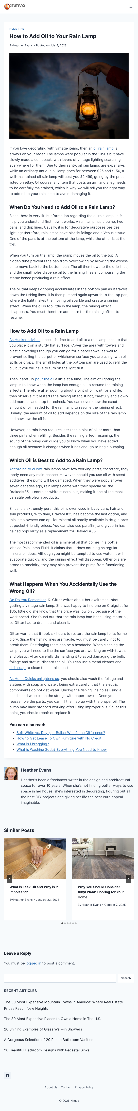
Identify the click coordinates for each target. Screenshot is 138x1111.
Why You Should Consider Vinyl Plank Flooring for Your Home (101, 892)
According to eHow (25, 469)
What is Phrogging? (32, 744)
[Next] (128, 879)
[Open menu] (131, 6)
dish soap (17, 668)
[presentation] (35, 858)
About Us (51, 1087)
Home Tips (16, 28)
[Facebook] (7, 1075)
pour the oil (44, 379)
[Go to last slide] (9, 879)
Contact (66, 1087)
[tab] (62, 923)
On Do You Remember (27, 600)
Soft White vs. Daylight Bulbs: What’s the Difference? (60, 733)
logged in (33, 963)
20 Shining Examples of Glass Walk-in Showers (43, 1029)
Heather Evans (23, 45)
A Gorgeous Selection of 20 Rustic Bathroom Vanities (48, 1040)
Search (126, 978)
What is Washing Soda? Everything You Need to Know (61, 749)
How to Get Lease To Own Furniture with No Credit (58, 738)
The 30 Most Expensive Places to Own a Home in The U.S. (52, 1019)
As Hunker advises (24, 340)
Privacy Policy (84, 1087)
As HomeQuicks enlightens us (34, 679)
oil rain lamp (103, 148)
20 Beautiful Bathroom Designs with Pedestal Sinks (46, 1050)
